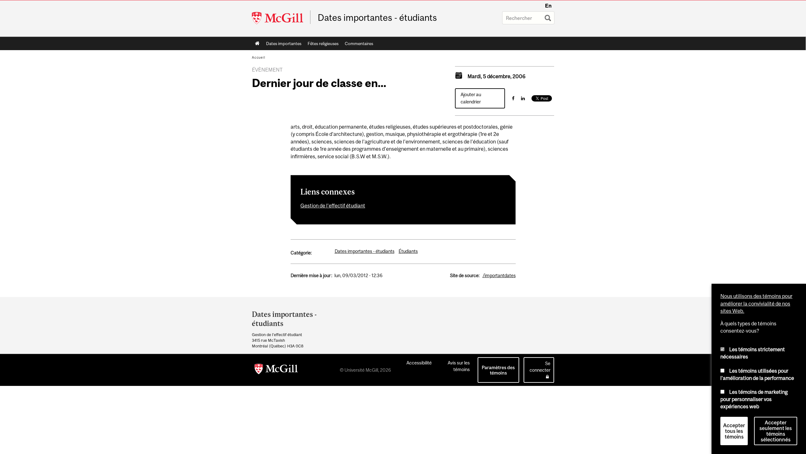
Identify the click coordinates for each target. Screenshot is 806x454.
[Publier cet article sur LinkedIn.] (523, 98)
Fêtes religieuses (323, 43)
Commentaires (359, 43)
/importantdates (499, 275)
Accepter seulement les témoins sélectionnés (775, 431)
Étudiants (408, 251)
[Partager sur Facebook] (513, 98)
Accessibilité (419, 362)
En (548, 6)
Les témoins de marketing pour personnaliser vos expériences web (754, 399)
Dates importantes (283, 43)
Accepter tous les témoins (734, 430)
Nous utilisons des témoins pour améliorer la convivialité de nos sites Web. (756, 303)
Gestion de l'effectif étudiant (332, 205)
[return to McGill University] (276, 370)
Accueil (257, 43)
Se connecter (540, 367)
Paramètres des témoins (498, 370)
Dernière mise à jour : (311, 275)
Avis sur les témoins (459, 366)
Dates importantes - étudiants (377, 17)
